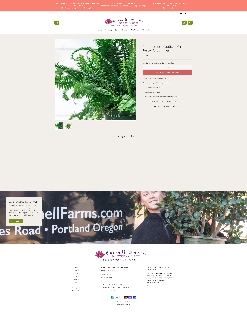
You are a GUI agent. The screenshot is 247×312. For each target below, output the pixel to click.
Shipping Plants (77, 291)
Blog (77, 282)
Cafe (117, 30)
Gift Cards (135, 30)
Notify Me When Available (167, 72)
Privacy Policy (76, 288)
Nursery (108, 30)
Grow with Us (151, 286)
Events (125, 30)
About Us (146, 30)
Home (99, 30)
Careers (76, 285)
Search (77, 270)
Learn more (16, 221)
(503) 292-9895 (110, 270)
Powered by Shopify (123, 304)
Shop (77, 273)
